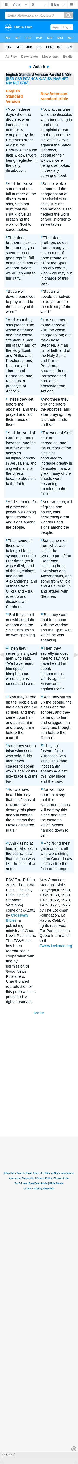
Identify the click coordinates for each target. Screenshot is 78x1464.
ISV (49, 79)
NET (65, 79)
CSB (18, 79)
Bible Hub (39, 1013)
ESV (26, 79)
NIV (9, 83)
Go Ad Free (8, 1455)
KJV (42, 79)
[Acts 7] (72, 664)
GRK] (24, 83)
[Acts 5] (5, 664)
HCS (34, 79)
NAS (57, 79)
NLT (16, 83)
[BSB (10, 79)
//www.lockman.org (55, 946)
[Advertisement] (44, 1104)
